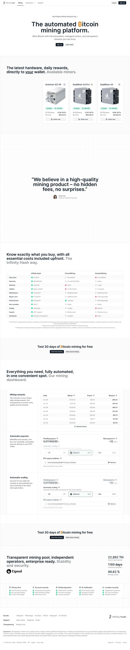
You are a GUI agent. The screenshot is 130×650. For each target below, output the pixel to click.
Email (38, 620)
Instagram (53, 616)
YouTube (38, 616)
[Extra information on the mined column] (74, 395)
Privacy (118, 642)
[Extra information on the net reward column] (116, 395)
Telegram (19, 616)
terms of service (114, 322)
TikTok (45, 616)
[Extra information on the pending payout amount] (57, 438)
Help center (20, 620)
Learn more (69, 44)
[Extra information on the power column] (94, 395)
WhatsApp (29, 616)
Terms (125, 642)
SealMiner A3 (106, 84)
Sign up (122, 3)
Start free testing (57, 351)
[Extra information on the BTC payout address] (61, 458)
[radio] (55, 452)
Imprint (111, 642)
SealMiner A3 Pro (81, 84)
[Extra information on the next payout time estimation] (116, 438)
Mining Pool (20, 624)
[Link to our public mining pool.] (14, 571)
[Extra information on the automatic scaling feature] (59, 446)
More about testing (72, 351)
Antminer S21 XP (53, 84)
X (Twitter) (63, 616)
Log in (114, 3)
